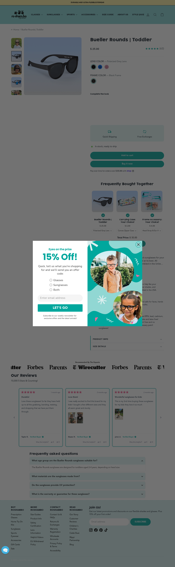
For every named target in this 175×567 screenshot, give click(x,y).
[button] (5, 550)
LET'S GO (60, 308)
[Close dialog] (138, 244)
